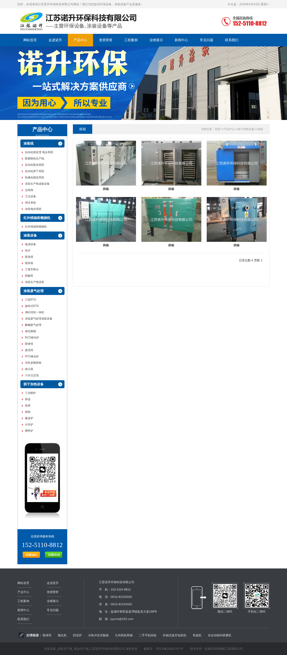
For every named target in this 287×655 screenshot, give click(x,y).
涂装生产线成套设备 (37, 183)
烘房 (27, 405)
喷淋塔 (29, 343)
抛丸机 (62, 635)
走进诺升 (55, 40)
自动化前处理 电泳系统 (39, 152)
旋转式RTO (32, 306)
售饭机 (197, 635)
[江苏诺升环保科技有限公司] (143, 32)
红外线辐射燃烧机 (37, 218)
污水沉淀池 (32, 375)
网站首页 (30, 40)
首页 (217, 129)
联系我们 (231, 40)
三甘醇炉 (30, 393)
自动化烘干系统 (34, 171)
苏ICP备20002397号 (169, 648)
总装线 (29, 190)
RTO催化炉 (32, 356)
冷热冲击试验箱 (98, 635)
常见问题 (206, 40)
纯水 (27, 250)
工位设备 (30, 196)
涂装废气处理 (34, 291)
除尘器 (29, 369)
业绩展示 (156, 40)
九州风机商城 (124, 635)
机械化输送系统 (34, 177)
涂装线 (29, 143)
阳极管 (29, 275)
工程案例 (131, 40)
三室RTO (30, 299)
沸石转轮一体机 (34, 312)
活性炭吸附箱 (33, 362)
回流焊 (77, 635)
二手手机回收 (148, 635)
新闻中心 (181, 40)
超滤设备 (30, 244)
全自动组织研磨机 (219, 635)
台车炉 (29, 424)
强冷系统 (30, 202)
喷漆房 (29, 256)
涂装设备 (30, 235)
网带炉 (29, 430)
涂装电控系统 (33, 208)
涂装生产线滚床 (34, 282)
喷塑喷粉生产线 (34, 158)
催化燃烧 (30, 331)
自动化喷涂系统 (34, 164)
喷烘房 (29, 263)
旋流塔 (29, 350)
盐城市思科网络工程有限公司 (224, 648)
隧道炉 (29, 418)
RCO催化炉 (32, 337)
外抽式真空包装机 (174, 635)
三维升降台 (32, 269)
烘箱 (27, 411)
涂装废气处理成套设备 (38, 318)
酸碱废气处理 (33, 324)
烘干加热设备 (34, 384)
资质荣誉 (105, 40)
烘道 (27, 399)
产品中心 (80, 40)
